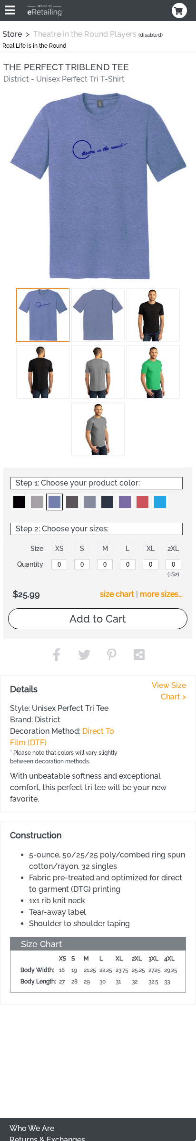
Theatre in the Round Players (85, 34)
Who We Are (32, 1128)
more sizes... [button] (161, 594)
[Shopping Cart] (180, 10)
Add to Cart (97, 619)
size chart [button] (117, 594)
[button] (43, 315)
